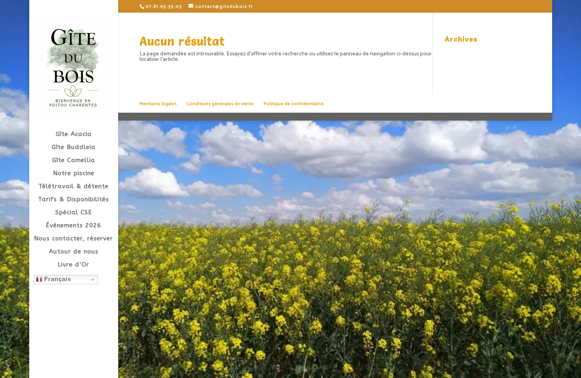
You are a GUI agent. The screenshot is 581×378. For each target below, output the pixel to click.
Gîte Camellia (73, 160)
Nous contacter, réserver (73, 239)
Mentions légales (158, 104)
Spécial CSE (73, 213)
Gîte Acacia (74, 134)
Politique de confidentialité (294, 104)
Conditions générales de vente (220, 104)
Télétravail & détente (73, 186)
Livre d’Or (73, 265)
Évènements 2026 (73, 226)
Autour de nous (73, 252)
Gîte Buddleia (74, 147)
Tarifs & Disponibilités (73, 200)
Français (56, 279)
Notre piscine (73, 173)
